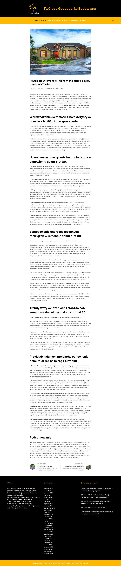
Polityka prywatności (82, 563)
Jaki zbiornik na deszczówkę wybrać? (93, 507)
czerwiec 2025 (49, 514)
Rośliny (65, 20)
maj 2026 (47, 495)
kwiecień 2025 (48, 517)
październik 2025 (49, 508)
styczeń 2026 (48, 504)
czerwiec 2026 (49, 493)
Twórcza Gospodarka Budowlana (70, 9)
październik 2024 (49, 530)
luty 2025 (47, 521)
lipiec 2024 (47, 536)
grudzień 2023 (48, 549)
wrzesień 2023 (48, 551)
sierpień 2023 (48, 553)
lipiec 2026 (47, 491)
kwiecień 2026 (48, 497)
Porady (83, 20)
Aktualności (40, 20)
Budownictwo (54, 20)
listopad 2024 (48, 527)
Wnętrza (74, 20)
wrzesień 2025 (48, 510)
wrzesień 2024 (48, 532)
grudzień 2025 (48, 506)
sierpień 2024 (48, 534)
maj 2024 (47, 540)
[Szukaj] (113, 20)
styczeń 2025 (48, 523)
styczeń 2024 (48, 547)
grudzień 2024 (48, 525)
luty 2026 (47, 501)
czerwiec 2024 (49, 538)
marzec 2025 (48, 519)
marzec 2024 (48, 545)
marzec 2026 (48, 499)
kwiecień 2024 (48, 542)
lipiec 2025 (47, 512)
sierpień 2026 (48, 488)
